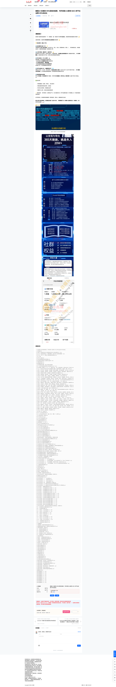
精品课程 (37, 1)
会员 (41, 1)
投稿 (90, 5)
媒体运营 (41, 5)
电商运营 (35, 5)
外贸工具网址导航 (52, 1)
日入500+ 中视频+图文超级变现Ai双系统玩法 (46, 620)
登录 (54, 591)
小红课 (33, 685)
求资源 (45, 1)
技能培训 (47, 5)
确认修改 (79, 631)
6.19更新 (57, 595)
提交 (79, 645)
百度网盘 (52, 595)
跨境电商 (29, 5)
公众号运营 (38, 15)
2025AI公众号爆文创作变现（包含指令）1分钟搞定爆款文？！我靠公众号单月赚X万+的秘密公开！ (69, 622)
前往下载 (78, 15)
